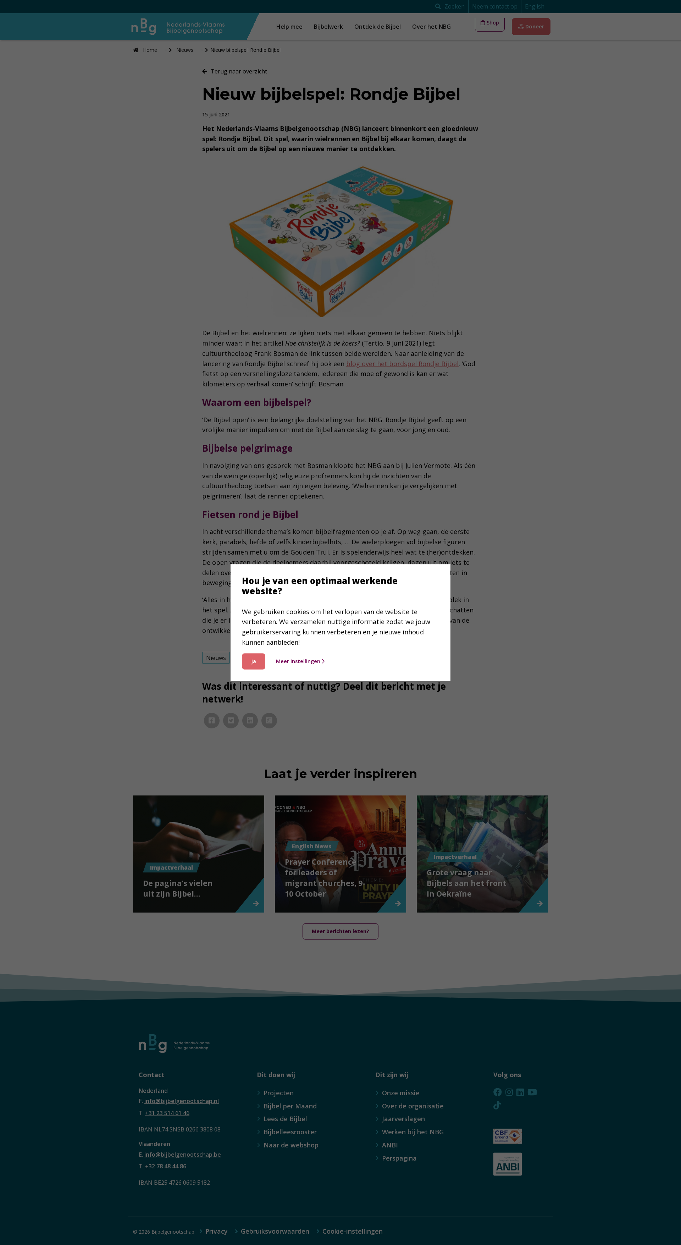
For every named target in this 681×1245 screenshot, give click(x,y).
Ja (253, 661)
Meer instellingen (298, 661)
